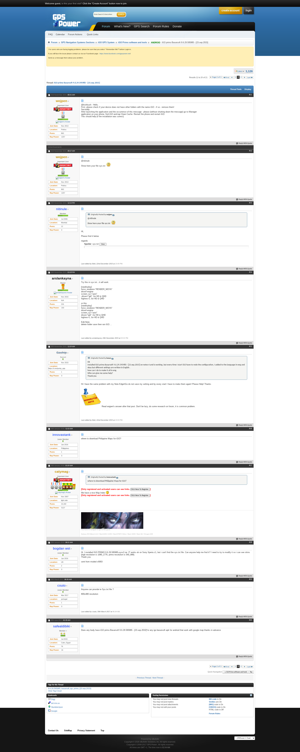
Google (54, 711)
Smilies (212, 702)
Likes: (241, 71)
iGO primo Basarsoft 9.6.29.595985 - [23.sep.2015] (77, 83)
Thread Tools (236, 89)
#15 (250, 346)
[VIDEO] (212, 707)
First (227, 78)
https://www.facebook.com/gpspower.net (115, 54)
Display (248, 89)
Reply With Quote (245, 143)
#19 (250, 579)
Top (251, 672)
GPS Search (142, 26)
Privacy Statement (86, 730)
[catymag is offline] (63, 492)
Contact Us (53, 730)
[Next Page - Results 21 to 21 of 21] (244, 77)
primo (76, 688)
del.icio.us (55, 703)
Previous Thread (144, 678)
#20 (250, 620)
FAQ (50, 34)
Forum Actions (75, 34)
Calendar (60, 34)
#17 (250, 465)
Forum (106, 26)
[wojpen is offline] (63, 122)
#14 (250, 272)
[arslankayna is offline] (63, 293)
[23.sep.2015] (85, 688)
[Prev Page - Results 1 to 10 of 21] (232, 77)
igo (71, 688)
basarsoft (65, 688)
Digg (53, 699)
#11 (250, 95)
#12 (250, 151)
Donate (177, 26)
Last (248, 78)
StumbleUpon (57, 707)
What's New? (122, 26)
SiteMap (68, 730)
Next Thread (157, 678)
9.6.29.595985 (54, 688)
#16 (250, 429)
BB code (213, 699)
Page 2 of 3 (216, 77)
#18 (250, 542)
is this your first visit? (72, 3)
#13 (250, 203)
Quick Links (92, 34)
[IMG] (211, 704)
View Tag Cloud (55, 691)
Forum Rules (161, 26)
